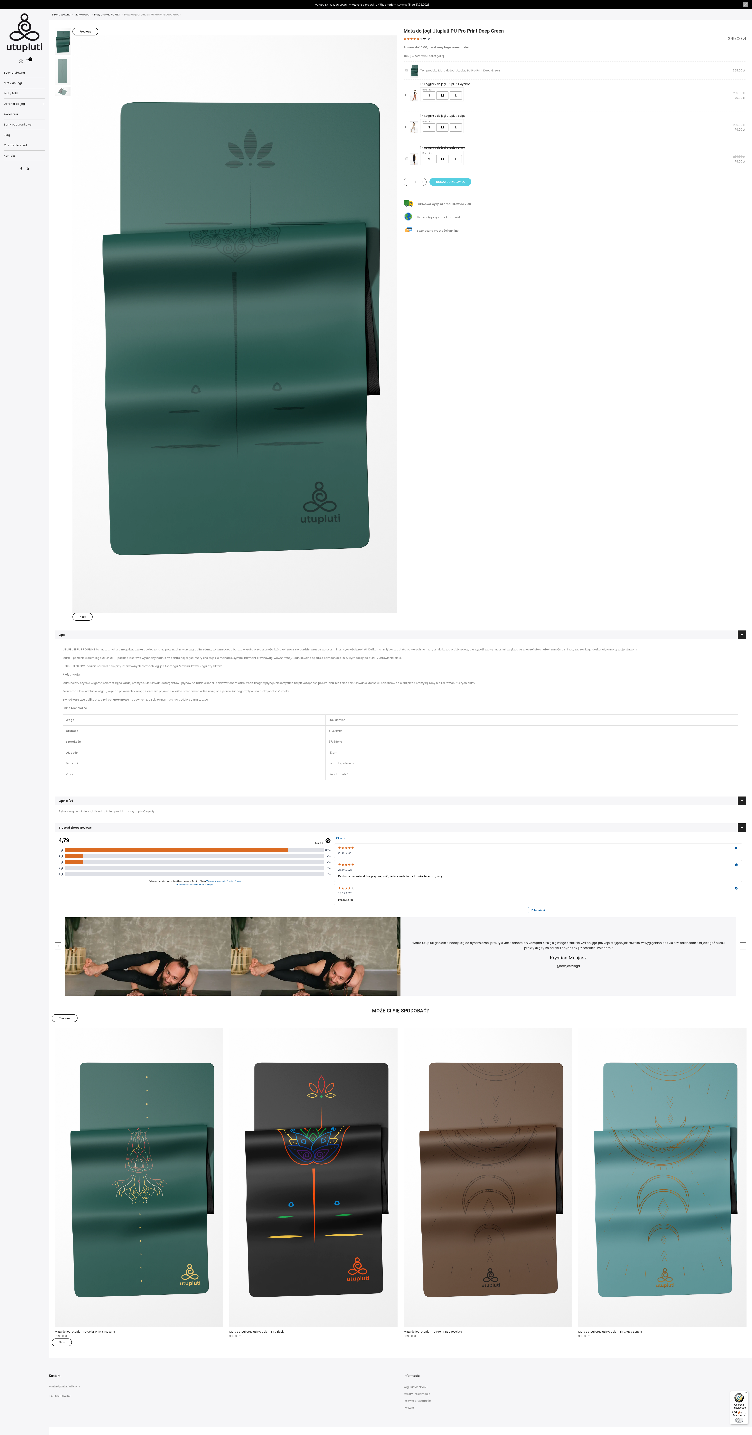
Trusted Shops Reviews (75, 828)
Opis (62, 635)
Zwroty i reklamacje (417, 1394)
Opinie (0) (66, 801)
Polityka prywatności (417, 1401)
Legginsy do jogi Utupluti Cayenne (447, 84)
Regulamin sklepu (416, 1387)
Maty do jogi (82, 14)
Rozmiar (427, 89)
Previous (85, 31)
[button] (745, 4)
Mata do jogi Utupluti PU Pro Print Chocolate (433, 1331)
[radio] (429, 95)
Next (83, 616)
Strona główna (61, 14)
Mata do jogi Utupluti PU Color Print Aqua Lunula (610, 1331)
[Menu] (745, 1393)
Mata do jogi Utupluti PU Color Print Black (256, 1331)
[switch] (739, 1420)
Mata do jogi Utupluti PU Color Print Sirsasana (85, 1331)
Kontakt (409, 1408)
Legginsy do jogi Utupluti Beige (444, 116)
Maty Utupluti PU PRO (107, 14)
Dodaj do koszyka (450, 181)
